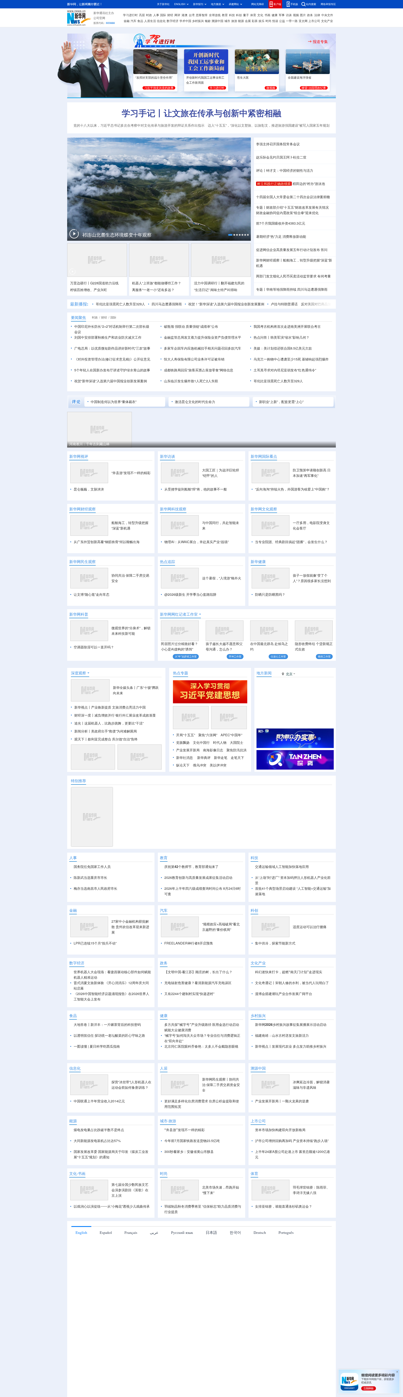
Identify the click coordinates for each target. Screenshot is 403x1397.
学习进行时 (130, 15)
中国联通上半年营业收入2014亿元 (99, 1101)
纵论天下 (183, 765)
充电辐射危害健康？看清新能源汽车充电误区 (198, 983)
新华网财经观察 (82, 509)
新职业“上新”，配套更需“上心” (281, 401)
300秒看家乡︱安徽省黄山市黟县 (189, 1151)
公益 (282, 21)
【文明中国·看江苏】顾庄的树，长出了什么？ (198, 972)
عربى (154, 1232)
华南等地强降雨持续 (281, 289)
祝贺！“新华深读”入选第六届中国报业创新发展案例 (226, 304)
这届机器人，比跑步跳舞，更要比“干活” (114, 723)
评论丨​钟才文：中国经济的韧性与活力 (284, 170)
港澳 (184, 15)
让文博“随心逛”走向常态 (91, 594)
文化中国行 (201, 742)
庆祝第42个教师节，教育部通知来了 (191, 866)
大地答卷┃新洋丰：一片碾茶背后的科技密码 (107, 1024)
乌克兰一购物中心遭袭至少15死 (277, 359)
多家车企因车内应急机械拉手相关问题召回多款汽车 (202, 348)
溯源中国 (217, 21)
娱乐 (261, 21)
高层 (142, 15)
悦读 (275, 21)
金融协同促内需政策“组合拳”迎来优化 (287, 213)
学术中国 (185, 21)
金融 (127, 21)
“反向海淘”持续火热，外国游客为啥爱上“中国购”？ (292, 489)
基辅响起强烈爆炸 (315, 359)
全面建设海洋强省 (299, 77)
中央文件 (327, 15)
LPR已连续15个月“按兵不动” (95, 943)
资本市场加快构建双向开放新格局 (280, 1130)
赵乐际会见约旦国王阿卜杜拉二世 (281, 157)
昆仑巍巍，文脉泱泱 (89, 489)
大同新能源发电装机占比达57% (97, 1140)
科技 (232, 15)
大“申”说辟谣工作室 (186, 656)
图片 (303, 15)
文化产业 (327, 21)
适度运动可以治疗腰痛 (309, 927)
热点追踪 (167, 561)
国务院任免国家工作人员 (92, 866)
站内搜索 (311, 4)
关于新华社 (163, 4)
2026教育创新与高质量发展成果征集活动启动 (198, 877)
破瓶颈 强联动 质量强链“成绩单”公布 (191, 326)
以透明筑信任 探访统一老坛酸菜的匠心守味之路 (109, 1035)
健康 (274, 15)
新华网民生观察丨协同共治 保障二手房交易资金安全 (221, 1085)
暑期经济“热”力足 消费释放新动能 (281, 236)
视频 (296, 15)
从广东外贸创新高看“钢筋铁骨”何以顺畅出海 (107, 542)
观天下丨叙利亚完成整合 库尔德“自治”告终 (106, 739)
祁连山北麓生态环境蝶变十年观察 (117, 235)
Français (130, 1232)
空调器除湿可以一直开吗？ (94, 647)
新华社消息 (184, 757)
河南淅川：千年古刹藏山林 (89, 444)
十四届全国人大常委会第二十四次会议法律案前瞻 (293, 197)
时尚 (268, 21)
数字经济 (172, 21)
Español (106, 1232)
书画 (267, 15)
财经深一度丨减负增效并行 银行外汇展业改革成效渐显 (115, 715)
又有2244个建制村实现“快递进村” (189, 993)
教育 (225, 15)
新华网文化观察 (264, 509)
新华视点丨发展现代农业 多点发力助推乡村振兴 (290, 1046)
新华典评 (204, 757)
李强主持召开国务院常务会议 (278, 144)
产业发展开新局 (188, 750)
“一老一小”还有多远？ (153, 289)
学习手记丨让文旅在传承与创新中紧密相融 (201, 113)
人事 (156, 15)
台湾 (192, 15)
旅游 (234, 21)
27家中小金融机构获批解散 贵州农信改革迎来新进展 (130, 927)
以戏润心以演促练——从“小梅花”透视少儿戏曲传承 (112, 1206)
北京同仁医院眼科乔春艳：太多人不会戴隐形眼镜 (201, 1046)
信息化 (161, 21)
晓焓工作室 (324, 656)
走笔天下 (237, 757)
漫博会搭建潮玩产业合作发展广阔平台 (283, 993)
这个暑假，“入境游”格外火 (221, 578)
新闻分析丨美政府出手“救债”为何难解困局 (105, 731)
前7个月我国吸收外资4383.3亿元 (280, 223)
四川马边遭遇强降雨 (312, 289)
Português (286, 1232)
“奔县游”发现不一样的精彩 (130, 473)
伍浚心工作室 (278, 656)
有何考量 (324, 276)
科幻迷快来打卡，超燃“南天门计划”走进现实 (288, 972)
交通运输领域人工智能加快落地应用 (282, 866)
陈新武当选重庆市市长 (90, 877)
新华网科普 (78, 614)
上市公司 (314, 21)
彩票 (255, 21)
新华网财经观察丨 (269, 260)
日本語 (211, 1232)
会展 (248, 21)
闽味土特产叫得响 (223, 289)
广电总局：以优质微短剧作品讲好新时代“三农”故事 (112, 348)
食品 (140, 21)
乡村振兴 (198, 21)
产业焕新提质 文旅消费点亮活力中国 (118, 707)
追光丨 (79, 723)
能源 (241, 21)
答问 (324, 249)
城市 (227, 21)
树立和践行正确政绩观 (274, 183)
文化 (260, 15)
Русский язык (182, 1232)
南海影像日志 (213, 750)
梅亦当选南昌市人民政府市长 (95, 888)
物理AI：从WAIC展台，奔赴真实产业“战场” (196, 542)
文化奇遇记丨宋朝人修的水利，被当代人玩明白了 (292, 983)
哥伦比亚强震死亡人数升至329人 (120, 304)
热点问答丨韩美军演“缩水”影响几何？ (281, 337)
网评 (177, 15)
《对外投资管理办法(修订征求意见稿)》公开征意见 (112, 359)
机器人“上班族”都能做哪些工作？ (156, 283)
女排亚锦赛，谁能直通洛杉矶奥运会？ (283, 1206)
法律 (317, 15)
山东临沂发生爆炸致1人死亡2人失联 (191, 381)
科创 (239, 15)
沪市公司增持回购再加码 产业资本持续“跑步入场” (291, 1140)
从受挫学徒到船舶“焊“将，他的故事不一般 (195, 489)
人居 (163, 1068)
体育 (253, 15)
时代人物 (219, 742)
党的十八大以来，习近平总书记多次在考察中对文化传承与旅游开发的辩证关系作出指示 (138, 125)
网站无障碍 (257, 4)
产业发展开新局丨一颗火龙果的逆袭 (282, 1101)
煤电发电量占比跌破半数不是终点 (99, 1130)
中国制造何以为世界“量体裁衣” (113, 401)
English (81, 1232)
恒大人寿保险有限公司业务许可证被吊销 (194, 359)
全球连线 (215, 15)
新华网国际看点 (264, 456)
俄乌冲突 (199, 765)
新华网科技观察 (173, 509)
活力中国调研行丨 (207, 283)
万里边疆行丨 (80, 283)
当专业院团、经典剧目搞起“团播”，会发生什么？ (291, 542)
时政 (149, 15)
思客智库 (202, 15)
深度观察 (78, 673)
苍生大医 (243, 77)
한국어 (235, 1232)
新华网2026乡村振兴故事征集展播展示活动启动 (290, 1024)
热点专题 (180, 673)
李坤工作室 (235, 656)
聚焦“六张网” (207, 735)
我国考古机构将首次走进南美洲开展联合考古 (287, 326)
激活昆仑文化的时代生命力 (195, 401)
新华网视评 (78, 456)
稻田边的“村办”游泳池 (309, 183)
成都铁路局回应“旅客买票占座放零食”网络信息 (198, 370)
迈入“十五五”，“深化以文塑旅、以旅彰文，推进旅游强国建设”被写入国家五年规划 (269, 125)
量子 (246, 15)
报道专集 (320, 41)
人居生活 (150, 21)
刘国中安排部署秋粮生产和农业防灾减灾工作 (107, 337)
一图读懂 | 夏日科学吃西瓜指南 (97, 1046)
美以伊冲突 (218, 765)
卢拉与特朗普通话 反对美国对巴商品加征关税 (306, 304)
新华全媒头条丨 (124, 687)
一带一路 (292, 21)
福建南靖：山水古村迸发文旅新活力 (282, 1035)
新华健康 (258, 561)
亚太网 (303, 21)
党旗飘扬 (183, 742)
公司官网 (99, 18)
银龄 (208, 21)
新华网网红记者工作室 (179, 614)
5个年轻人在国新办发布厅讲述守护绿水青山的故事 (112, 370)
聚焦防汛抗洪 (236, 750)
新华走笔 (220, 757)
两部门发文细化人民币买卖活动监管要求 (286, 276)
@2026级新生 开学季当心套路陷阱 (190, 594)
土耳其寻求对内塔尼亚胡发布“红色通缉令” (285, 370)
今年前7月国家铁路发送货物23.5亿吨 (192, 1140)
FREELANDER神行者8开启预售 (188, 943)
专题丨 (261, 207)
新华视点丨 (82, 707)
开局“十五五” (185, 735)
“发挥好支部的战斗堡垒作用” (154, 77)
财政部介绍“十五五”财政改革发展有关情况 (297, 207)
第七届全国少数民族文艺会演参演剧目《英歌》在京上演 (129, 1190)
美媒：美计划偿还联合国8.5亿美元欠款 (283, 348)
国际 (163, 15)
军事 (282, 15)
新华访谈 (167, 456)
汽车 (133, 21)
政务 (310, 15)
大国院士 (236, 742)
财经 (170, 15)
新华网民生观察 (82, 561)
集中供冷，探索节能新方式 (275, 943)
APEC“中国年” (231, 735)
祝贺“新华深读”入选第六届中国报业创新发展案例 (110, 381)
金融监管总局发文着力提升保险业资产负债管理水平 (202, 337)
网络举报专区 (328, 4)
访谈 (289, 15)
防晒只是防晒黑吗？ (270, 594)
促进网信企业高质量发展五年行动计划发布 (288, 249)
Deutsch (260, 1232)
